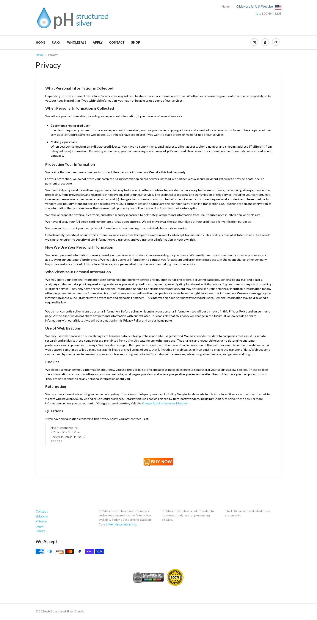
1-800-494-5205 (270, 13)
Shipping (42, 516)
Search (41, 531)
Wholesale (76, 42)
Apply (98, 42)
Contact (117, 42)
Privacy (41, 521)
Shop (135, 42)
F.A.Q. (56, 42)
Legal (40, 526)
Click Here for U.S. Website (254, 6)
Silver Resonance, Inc (121, 524)
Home (226, 6)
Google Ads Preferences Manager (165, 403)
